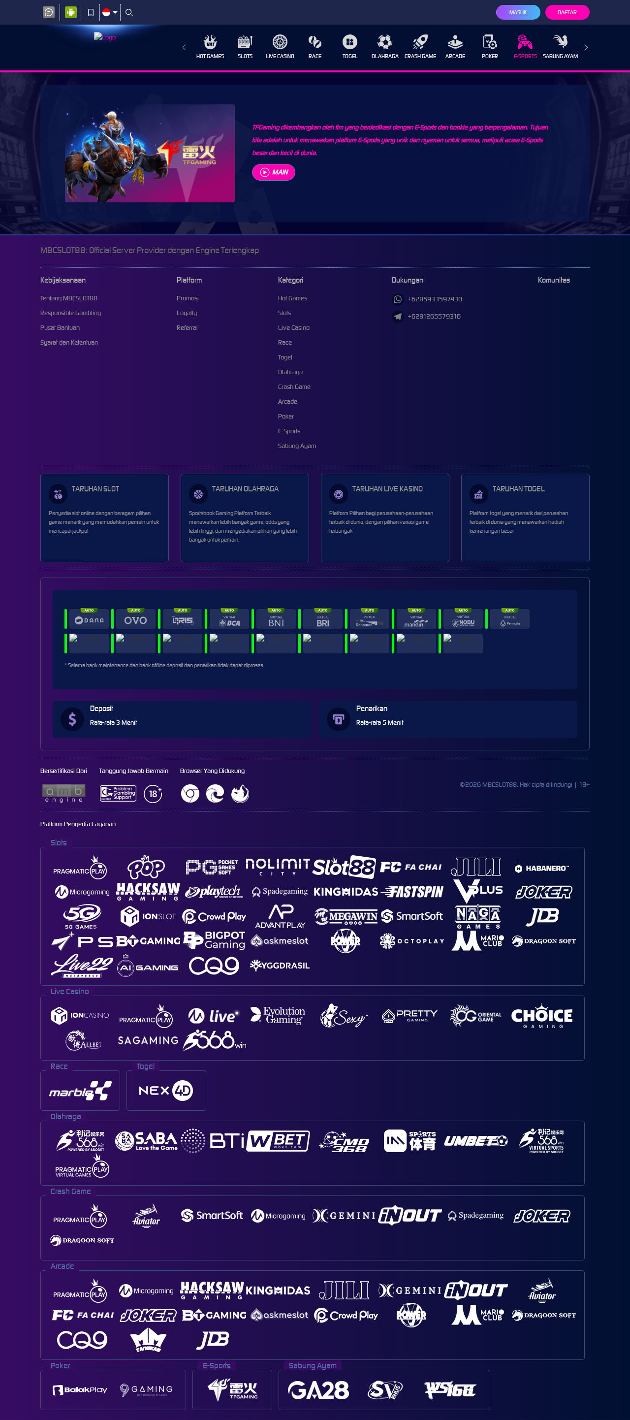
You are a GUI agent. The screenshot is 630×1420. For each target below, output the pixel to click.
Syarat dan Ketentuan (69, 342)
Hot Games (210, 56)
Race (315, 56)
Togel (350, 56)
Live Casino (280, 56)
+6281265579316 (434, 316)
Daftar (567, 12)
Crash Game (420, 56)
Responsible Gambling (70, 313)
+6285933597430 (435, 299)
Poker (490, 56)
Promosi (188, 298)
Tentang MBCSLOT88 (68, 298)
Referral (187, 327)
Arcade (455, 56)
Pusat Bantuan (60, 327)
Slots (245, 56)
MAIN (279, 172)
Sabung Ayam (560, 56)
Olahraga (385, 56)
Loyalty (187, 313)
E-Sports (525, 56)
